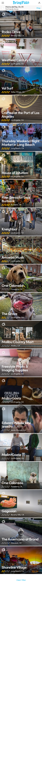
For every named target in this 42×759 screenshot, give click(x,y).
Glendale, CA (16, 543)
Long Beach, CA (17, 148)
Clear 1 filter (21, 580)
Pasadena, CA (16, 289)
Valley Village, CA (17, 92)
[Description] (3, 14)
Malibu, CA (15, 346)
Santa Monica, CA (18, 430)
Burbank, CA (16, 205)
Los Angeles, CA (17, 64)
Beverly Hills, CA (17, 35)
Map (38, 8)
